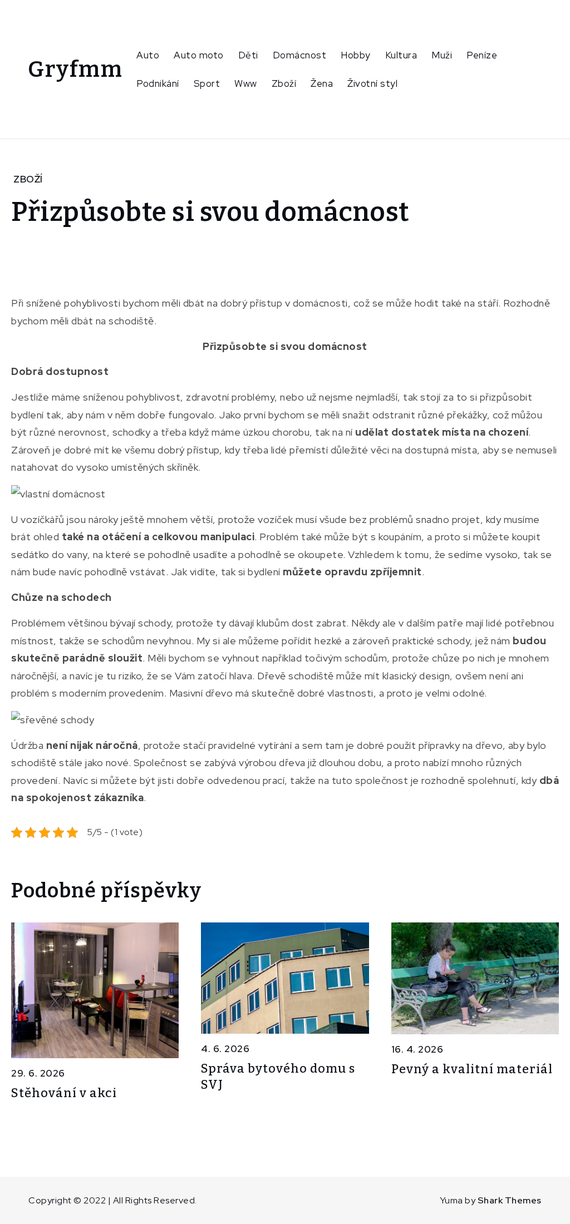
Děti (248, 55)
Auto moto (199, 55)
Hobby (356, 55)
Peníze (481, 55)
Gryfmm (75, 69)
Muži (441, 55)
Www (245, 83)
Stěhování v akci (64, 1092)
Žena (322, 83)
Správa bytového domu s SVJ (278, 1076)
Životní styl (372, 83)
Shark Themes (510, 1200)
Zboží (284, 83)
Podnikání (157, 83)
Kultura (401, 55)
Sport (207, 83)
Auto (147, 55)
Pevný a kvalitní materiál (472, 1069)
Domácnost (300, 55)
